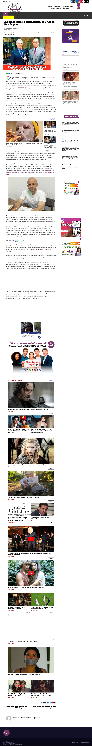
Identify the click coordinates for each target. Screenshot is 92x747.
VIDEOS (45, 13)
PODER (26, 13)
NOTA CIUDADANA (70, 13)
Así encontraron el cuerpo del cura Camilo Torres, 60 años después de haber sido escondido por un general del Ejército (70, 148)
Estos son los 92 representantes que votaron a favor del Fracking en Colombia (17, 707)
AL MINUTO (11, 13)
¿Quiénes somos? (75, 742)
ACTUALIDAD (19, 13)
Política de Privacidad (84, 742)
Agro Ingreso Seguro (21, 87)
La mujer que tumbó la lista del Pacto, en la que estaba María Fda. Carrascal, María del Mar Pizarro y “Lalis (70, 132)
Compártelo (22, 73)
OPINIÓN (39, 13)
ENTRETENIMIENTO (60, 13)
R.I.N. (16, 17)
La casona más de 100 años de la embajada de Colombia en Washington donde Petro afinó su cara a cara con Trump (70, 166)
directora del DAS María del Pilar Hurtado (29, 89)
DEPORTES (33, 13)
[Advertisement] (31, 312)
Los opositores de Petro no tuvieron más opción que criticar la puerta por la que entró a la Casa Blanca (70, 140)
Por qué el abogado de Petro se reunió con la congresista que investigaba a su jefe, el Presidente (70, 123)
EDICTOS (51, 13)
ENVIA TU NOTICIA (8, 17)
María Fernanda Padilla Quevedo (12, 28)
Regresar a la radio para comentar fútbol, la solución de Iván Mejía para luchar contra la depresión (70, 157)
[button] (84, 15)
